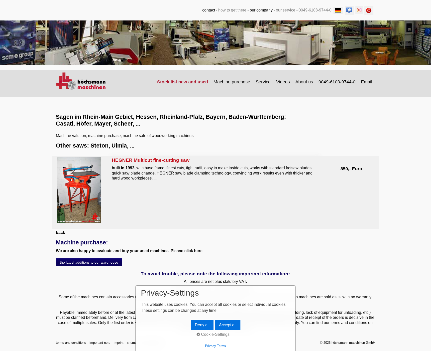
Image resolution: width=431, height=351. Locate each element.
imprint (118, 343)
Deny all (202, 325)
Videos (283, 81)
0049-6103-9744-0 (337, 81)
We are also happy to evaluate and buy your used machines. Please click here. (130, 251)
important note (100, 343)
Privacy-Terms (215, 346)
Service (263, 81)
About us (304, 81)
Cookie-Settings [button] (214, 334)
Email (366, 81)
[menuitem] (183, 81)
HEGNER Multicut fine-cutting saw (215, 170)
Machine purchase (232, 81)
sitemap (132, 343)
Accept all (227, 325)
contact (208, 10)
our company (261, 10)
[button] (89, 262)
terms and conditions (71, 343)
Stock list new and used (182, 81)
